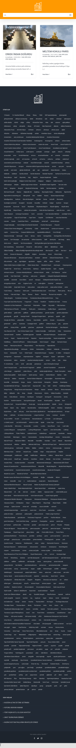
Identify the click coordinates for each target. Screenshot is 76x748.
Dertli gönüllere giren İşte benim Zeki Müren (48, 243)
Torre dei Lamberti (52, 609)
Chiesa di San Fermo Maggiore (13, 228)
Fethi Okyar (52, 291)
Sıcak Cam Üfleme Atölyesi (12, 594)
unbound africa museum (21, 620)
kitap (23, 393)
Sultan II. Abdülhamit (20, 591)
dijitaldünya (54, 247)
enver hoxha (27, 269)
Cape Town (32, 217)
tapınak (60, 594)
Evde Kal (50, 283)
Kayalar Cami (26, 386)
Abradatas (39, 119)
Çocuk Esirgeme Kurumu (11, 664)
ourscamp (51, 510)
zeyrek (49, 656)
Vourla (63, 631)
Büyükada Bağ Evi (42, 206)
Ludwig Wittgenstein (34, 430)
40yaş (28, 115)
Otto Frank (42, 510)
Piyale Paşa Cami (18, 532)
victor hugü (16, 631)
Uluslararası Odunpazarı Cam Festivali (55, 616)
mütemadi (65, 477)
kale (65, 375)
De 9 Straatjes (14, 239)
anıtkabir (39, 152)
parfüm (46, 517)
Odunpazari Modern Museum (13, 499)
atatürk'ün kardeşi (57, 163)
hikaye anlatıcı (28, 345)
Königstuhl (68, 404)
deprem (16, 243)
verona (50, 627)
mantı (24, 437)
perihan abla (17, 525)
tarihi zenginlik (8, 598)
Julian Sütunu (27, 371)
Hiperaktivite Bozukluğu (11, 349)
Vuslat (69, 631)
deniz (68, 239)
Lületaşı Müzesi (9, 433)
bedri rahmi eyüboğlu (10, 181)
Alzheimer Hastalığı (26, 133)
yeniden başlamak (19, 649)
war (15, 635)
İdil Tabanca (7, 678)
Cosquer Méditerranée (28, 232)
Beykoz (19, 192)
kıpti (15, 411)
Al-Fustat (37, 126)
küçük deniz (7, 411)
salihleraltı (22, 561)
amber (37, 133)
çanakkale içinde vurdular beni (28, 671)
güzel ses (31, 327)
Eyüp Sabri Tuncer (19, 287)
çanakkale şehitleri (45, 671)
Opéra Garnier (15, 506)
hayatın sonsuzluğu (45, 338)
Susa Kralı (32, 591)
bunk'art (58, 203)
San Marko (18, 565)
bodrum (17, 199)
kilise (5, 393)
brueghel (21, 203)
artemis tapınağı (9, 159)
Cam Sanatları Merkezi (52, 214)
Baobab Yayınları (48, 174)
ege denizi (32, 261)
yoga (46, 649)
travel (27, 613)
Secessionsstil (18, 572)
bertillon (61, 188)
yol (51, 649)
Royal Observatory (36, 554)
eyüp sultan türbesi (56, 287)
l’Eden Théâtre (20, 433)
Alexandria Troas (9, 130)
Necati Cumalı (27, 485)
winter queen (67, 635)
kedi (49, 386)
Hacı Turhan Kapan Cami (25, 331)
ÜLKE (23, 57)
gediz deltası (8, 313)
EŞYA (29, 57)
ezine (66, 287)
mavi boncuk (8, 444)
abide (31, 119)
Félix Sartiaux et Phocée (11, 309)
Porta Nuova (23, 536)
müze (5, 481)
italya (64, 360)
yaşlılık (60, 646)
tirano (56, 605)
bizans (46, 196)
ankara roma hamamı (29, 144)
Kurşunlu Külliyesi (21, 404)
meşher (60, 452)
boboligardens (8, 199)
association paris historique (12, 163)
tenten (24, 602)
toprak (43, 609)
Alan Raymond (46, 126)
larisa (48, 415)
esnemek (14, 280)
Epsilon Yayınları (46, 269)
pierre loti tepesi (55, 528)
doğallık (27, 254)
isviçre (48, 360)
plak (38, 532)
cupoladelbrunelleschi (43, 232)
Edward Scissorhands (56, 258)
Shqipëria (38, 580)
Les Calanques (57, 419)
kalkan (14, 378)
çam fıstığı (30, 667)
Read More (9, 74)
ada (46, 119)
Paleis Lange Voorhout (53, 514)
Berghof (20, 188)
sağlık (39, 569)
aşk (38, 170)
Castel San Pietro (23, 221)
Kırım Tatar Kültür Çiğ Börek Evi (35, 411)
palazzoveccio (38, 514)
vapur (14, 627)
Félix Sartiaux (61, 305)
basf (15, 177)
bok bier (38, 199)
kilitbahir (12, 393)
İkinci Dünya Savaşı (25, 678)
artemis (57, 155)
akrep (15, 126)
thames (30, 602)
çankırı (69, 671)
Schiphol (63, 569)
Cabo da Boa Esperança (46, 210)
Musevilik (41, 466)
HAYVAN (45, 56)
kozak (40, 400)
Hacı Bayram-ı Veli (9, 331)
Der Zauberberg (9, 247)
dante (39, 236)
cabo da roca (61, 210)
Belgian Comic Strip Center (27, 181)
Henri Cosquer (44, 342)
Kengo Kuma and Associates (23, 389)
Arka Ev (60, 152)
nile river (25, 492)
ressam (6, 550)
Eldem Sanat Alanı (33, 265)
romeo (24, 550)
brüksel (45, 203)
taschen (25, 598)
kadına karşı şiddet (10, 375)
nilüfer (40, 492)
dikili (61, 247)
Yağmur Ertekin (37, 646)
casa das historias (61, 217)
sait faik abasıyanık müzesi (50, 558)
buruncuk (16, 206)
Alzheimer (15, 133)
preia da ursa (16, 539)
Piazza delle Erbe (22, 528)
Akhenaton (7, 126)
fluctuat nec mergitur (55, 294)
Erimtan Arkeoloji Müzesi (23, 272)
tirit (62, 605)
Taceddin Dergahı (39, 594)
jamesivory (38, 364)
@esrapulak (63, 115)
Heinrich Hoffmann (19, 342)
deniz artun (7, 243)
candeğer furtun (67, 214)
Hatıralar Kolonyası (49, 334)
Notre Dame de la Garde (21, 495)
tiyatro (28, 609)
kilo (18, 393)
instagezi (46, 356)
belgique (40, 181)
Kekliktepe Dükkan (65, 386)
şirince (34, 689)
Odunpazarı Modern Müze (58, 499)
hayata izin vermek (23, 338)
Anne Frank (54, 144)
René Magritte (63, 547)
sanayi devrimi (8, 565)
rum (46, 554)
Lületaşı (66, 430)
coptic (6, 232)
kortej (65, 397)
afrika (28, 122)
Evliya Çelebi (8, 287)
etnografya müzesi (10, 283)
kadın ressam (22, 375)
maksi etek (52, 433)
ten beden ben (8, 602)
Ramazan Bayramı (9, 547)
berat (5, 188)
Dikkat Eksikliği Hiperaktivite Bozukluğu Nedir (29, 250)
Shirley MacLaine (19, 580)
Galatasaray (42, 309)
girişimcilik (20, 320)
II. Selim (58, 353)
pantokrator (21, 517)
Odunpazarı (28, 499)
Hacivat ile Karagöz (52, 327)
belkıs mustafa (57, 181)
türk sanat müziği (30, 616)
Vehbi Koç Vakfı (33, 627)
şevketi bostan (20, 689)
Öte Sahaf (45, 664)
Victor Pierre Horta (28, 631)
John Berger (8, 371)
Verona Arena (59, 627)
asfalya (58, 159)
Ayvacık (68, 166)
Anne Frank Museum (29, 148)
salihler (14, 561)
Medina (16, 444)
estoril (31, 280)
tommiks (35, 609)
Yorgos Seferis (8, 653)
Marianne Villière (20, 441)
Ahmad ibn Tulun (38, 122)
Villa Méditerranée (41, 631)
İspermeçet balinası (53, 678)
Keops (37, 389)
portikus (39, 536)
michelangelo (8, 455)
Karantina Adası (60, 378)
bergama (12, 188)
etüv (19, 283)
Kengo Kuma (8, 389)
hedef (69, 338)
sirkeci (66, 580)
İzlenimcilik (36, 682)
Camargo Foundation (22, 214)
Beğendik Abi (28, 192)
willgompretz (32, 635)
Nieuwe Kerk (8, 492)
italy (59, 360)
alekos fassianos (66, 126)
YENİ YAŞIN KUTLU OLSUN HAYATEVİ (17, 712)
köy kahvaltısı (32, 408)
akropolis (22, 126)
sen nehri (66, 572)
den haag (61, 239)
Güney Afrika (15, 327)
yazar (64, 642)
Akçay (29, 126)
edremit (45, 258)
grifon (15, 324)
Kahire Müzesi (50, 375)
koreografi (48, 397)
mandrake (61, 433)
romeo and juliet (34, 550)
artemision (66, 155)
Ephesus (35, 269)
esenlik (6, 276)
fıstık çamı (32, 309)
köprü (12, 408)
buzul (23, 206)
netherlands (51, 488)
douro (6, 254)
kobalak (65, 393)
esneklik (6, 280)
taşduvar (37, 598)
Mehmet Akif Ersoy (34, 444)
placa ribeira (30, 532)
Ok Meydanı (19, 503)
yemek (67, 646)
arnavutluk (7, 155)
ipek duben (61, 356)
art (52, 155)
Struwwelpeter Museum (43, 587)
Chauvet (57, 225)
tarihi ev (67, 594)
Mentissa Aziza (8, 452)
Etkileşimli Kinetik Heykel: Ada (52, 280)
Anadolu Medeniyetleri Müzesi (35, 137)
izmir (17, 364)
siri (60, 580)
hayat (13, 338)
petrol (53, 525)
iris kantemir (8, 360)
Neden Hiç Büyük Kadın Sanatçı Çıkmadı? (46, 485)
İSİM (15, 59)
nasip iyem (42, 481)
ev (35, 283)
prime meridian (37, 539)
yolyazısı (65, 649)
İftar (15, 678)
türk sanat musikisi (17, 616)
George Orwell (25, 316)
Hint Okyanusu (40, 345)
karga (23, 382)
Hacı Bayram (64, 327)
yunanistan (29, 653)
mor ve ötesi (56, 459)
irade (68, 356)
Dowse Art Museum (16, 254)
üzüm (66, 675)
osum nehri (24, 510)
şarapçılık (49, 686)
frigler (44, 305)
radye (36, 543)
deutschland (20, 247)
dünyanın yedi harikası (25, 258)
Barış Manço (8, 177)
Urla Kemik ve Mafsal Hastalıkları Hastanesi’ (17, 624)
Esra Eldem (22, 280)
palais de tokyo (8, 514)
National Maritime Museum (12, 485)
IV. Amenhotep (8, 364)
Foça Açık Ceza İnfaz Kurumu (13, 302)
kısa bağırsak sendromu (55, 411)
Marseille (30, 441)
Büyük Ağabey (54, 206)
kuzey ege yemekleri (44, 404)
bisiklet (39, 196)
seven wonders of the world (23, 576)
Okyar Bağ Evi (36, 503)
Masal (60, 441)
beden (55, 177)
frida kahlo (36, 305)
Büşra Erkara (17, 210)
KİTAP (7, 59)
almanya (46, 130)
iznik (22, 364)
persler (34, 525)
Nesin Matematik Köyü (25, 488)
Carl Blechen (49, 217)
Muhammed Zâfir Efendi (61, 463)
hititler (32, 349)
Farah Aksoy (8, 291)
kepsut (43, 389)
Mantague (16, 437)
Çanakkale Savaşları (61, 660)
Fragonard (28, 302)
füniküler (24, 309)
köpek (6, 408)
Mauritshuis (68, 441)
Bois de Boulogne (28, 199)
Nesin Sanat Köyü (40, 488)
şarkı (55, 686)
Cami (32, 214)
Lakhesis (12, 415)
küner (53, 408)
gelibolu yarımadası (37, 313)
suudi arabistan (43, 591)
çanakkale (39, 667)
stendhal (6, 587)
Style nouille (7, 591)
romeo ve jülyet (57, 550)
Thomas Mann (20, 605)
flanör (37, 294)
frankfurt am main (54, 302)
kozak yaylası (48, 400)
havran (6, 338)
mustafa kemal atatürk (23, 470)
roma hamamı (15, 550)
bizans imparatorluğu (57, 196)
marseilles (39, 441)
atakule (26, 163)
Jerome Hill (61, 367)
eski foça (25, 276)
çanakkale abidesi (50, 667)
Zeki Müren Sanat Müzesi (11, 656)
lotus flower (51, 426)
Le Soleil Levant (9, 422)
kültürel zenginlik (43, 408)
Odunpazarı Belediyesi (41, 499)
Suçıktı (52, 591)
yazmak (13, 646)
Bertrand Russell (9, 192)
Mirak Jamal (8, 459)
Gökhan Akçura (51, 324)
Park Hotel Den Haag (22, 521)
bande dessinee (35, 174)
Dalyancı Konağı (9, 236)
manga (69, 433)
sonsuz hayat (35, 583)
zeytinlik (6, 660)
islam (15, 360)
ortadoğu (34, 506)
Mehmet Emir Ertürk (65, 444)
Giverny (28, 320)
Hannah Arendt (8, 334)
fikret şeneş (61, 291)
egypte (39, 261)
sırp (30, 594)
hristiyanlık (13, 353)
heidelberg (7, 342)
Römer (6, 558)
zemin (24, 656)
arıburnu (50, 159)
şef (61, 686)
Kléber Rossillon (56, 393)
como (68, 228)
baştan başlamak (45, 177)
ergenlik (61, 269)
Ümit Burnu (65, 664)
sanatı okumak (58, 561)
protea (58, 539)
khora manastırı (66, 389)
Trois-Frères (40, 613)
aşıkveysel (45, 170)
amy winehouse (18, 137)
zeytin (70, 656)
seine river (48, 572)
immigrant (67, 353)
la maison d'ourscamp (24, 415)
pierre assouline (35, 528)
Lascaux (55, 415)
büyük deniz (65, 206)
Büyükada (31, 206)
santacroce (42, 565)
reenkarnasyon (22, 547)
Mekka (28, 448)
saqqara (65, 565)
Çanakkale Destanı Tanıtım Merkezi (41, 660)
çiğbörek (49, 675)
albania (56, 126)
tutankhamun (61, 613)
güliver (6, 327)
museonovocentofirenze (28, 466)
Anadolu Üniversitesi (53, 137)
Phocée (59, 525)
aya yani (61, 166)
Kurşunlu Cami (8, 404)
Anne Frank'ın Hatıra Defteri (12, 148)
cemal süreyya (54, 221)
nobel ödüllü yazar (61, 492)
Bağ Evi (35, 177)
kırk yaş (21, 411)
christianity (28, 228)
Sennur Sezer (8, 576)
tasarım (17, 598)
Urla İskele (36, 624)
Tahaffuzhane (51, 594)
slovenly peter (17, 583)
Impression (17, 356)
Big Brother (67, 192)
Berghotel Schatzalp (32, 188)
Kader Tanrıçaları (60, 371)
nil (15, 492)
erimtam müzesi (9, 272)
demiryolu (53, 239)
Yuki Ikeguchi (19, 653)
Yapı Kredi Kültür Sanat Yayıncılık (14, 642)
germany (51, 316)
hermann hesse (62, 342)
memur (48, 448)
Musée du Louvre (9, 474)
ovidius (59, 510)
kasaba (55, 382)
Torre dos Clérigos (66, 609)
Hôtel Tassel (28, 353)
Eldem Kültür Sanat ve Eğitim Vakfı (14, 265)
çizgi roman (33, 675)
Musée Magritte (51, 466)
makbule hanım (32, 433)
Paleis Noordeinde (9, 517)
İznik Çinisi (55, 682)
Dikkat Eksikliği (8, 250)
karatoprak (15, 382)
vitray (56, 631)
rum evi (52, 554)
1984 (40, 115)
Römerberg (14, 558)
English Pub (7, 269)
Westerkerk (22, 635)
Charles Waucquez (46, 225)
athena (67, 163)
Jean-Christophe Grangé (51, 364)
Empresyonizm (67, 265)
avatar (54, 166)
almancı (38, 130)
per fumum (7, 525)
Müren (58, 477)
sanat (39, 561)
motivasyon (66, 459)
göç (59, 324)
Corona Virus (14, 232)
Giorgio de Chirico (9, 320)
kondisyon (30, 397)
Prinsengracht (49, 539)
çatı (5, 675)
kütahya (59, 408)
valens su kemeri (59, 624)
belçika (16, 185)
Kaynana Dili (36, 386)
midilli (26, 455)
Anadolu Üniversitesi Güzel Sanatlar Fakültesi (18, 141)
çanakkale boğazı (63, 667)
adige (22, 122)
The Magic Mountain (62, 602)
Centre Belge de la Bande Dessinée (27, 225)
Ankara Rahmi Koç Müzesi (12, 144)
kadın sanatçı (33, 375)
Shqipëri (29, 580)
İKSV (35, 678)
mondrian (34, 459)
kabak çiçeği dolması (46, 371)
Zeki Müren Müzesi (56, 653)
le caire (17, 419)
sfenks (62, 576)
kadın (69, 371)
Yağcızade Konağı (24, 646)
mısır (19, 481)
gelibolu (25, 313)
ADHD (16, 122)
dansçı (33, 236)
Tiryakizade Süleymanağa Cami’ (14, 609)
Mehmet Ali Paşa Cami (49, 444)
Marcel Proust (8, 441)
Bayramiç (23, 177)
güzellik (23, 327)
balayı (64, 170)
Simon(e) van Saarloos (50, 580)
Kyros (60, 404)
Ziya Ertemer (24, 660)
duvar (50, 254)
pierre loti (45, 528)
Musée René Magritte (65, 466)
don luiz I (63, 250)
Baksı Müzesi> (55, 170)
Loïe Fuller (66, 426)
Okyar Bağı (46, 503)
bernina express (51, 188)
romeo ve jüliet (45, 550)
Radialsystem (28, 543)
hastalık (38, 334)
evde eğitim (41, 283)
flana (24, 294)
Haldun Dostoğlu (41, 331)
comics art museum (58, 228)
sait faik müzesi (65, 558)
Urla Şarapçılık (46, 624)
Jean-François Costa (10, 367)
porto (46, 536)
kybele (54, 404)
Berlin (42, 188)
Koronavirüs (57, 397)
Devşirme (29, 247)
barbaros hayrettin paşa (62, 174)
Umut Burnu (7, 620)
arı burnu (42, 159)
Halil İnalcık (51, 331)
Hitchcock (24, 349)
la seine (62, 415)
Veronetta (7, 631)
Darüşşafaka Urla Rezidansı (62, 236)
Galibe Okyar (52, 309)
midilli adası (34, 455)
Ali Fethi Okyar (21, 130)
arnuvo (33, 155)
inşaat (53, 356)
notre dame (7, 495)
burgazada (7, 206)
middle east (18, 455)
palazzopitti (28, 514)
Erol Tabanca (56, 272)
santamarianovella (54, 565)
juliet (35, 371)
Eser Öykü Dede (15, 276)
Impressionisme (28, 356)
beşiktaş (36, 192)
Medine (24, 444)
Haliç (59, 331)
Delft (45, 239)
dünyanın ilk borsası (10, 258)
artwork (34, 159)
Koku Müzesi (13, 397)
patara (52, 521)
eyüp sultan (31, 287)
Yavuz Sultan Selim (53, 642)
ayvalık (6, 170)
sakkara (6, 561)
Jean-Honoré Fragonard (26, 367)
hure (20, 353)
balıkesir (14, 174)
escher (64, 272)
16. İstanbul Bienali (18, 115)
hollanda (56, 349)
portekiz (31, 536)
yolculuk (57, 649)
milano (51, 455)
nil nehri (32, 492)
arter (18, 159)
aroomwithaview (43, 155)
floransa (43, 294)
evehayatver (59, 283)
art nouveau (26, 159)
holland (49, 349)
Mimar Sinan (59, 455)
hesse (6, 345)
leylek (42, 422)
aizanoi (57, 122)
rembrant (43, 547)
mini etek (68, 455)
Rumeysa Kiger (61, 554)
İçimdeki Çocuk (65, 682)
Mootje (48, 459)
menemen (67, 448)
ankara (57, 141)
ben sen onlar (63, 185)
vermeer (43, 627)
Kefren (55, 386)
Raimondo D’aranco (53, 543)
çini (26, 675)
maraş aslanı (66, 437)
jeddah (39, 367)
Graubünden (61, 320)
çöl (55, 675)
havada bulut (62, 334)
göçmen (65, 324)
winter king (56, 635)
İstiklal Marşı (27, 682)
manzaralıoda (32, 437)
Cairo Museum (8, 214)
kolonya (22, 397)
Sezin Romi (54, 576)
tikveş (29, 605)
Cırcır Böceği (57, 232)
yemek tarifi (7, 649)
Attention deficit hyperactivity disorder (37, 166)
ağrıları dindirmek (24, 170)
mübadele (50, 477)
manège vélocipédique (46, 437)
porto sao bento (55, 536)
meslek (35, 452)
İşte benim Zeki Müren (10, 686)
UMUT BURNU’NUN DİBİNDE (14, 717)
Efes (67, 258)
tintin (45, 605)
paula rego (60, 521)
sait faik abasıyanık (33, 558)
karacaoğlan (48, 378)
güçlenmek (40, 327)
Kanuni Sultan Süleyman (34, 378)
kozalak (57, 400)
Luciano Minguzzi (9, 430)
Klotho (46, 393)
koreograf (39, 397)
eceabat (37, 258)
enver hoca (17, 269)
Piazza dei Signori (9, 528)
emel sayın (57, 265)
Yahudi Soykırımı (28, 638)
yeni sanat (30, 649)
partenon (34, 521)
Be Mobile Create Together (48, 185)
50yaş (35, 115)
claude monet (45, 228)
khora (56, 389)
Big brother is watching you (12, 196)
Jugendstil (17, 371)
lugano (45, 430)
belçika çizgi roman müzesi (29, 185)
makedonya (43, 433)
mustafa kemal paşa (38, 470)
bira (33, 196)
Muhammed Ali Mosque (44, 463)
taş (31, 598)
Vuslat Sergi (7, 635)
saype (33, 569)
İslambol (41, 678)
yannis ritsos (40, 638)
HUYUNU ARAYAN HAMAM (13, 708)
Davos (6, 239)
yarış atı (43, 642)
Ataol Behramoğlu (36, 163)
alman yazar (55, 130)
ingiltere (38, 356)
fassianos (17, 291)
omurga (6, 506)
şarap (41, 686)
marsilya (47, 441)
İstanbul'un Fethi (66, 678)
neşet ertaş (61, 488)
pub (64, 539)
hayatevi (33, 338)
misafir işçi (17, 459)
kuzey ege (32, 404)
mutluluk (35, 477)
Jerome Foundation (50, 367)
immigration (7, 356)
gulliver (41, 324)
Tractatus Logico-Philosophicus (13, 613)
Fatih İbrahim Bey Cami (39, 291)
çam (14, 667)
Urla (40, 620)
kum (63, 400)
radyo (42, 543)
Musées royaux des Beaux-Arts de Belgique (17, 477)
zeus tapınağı (40, 656)
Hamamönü (67, 331)
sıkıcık (24, 594)
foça (57, 298)
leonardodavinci (37, 419)
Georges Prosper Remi (39, 316)
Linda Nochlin (8, 426)
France (36, 302)
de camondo (25, 239)
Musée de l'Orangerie (54, 470)
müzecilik (13, 481)
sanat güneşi (47, 561)
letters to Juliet (33, 422)
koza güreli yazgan (29, 400)
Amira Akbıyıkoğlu (59, 133)
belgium (48, 181)
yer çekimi (39, 649)
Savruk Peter (24, 569)
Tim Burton (37, 605)
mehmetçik (19, 448)
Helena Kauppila (32, 342)
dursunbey (42, 254)
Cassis (13, 221)
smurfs (26, 583)
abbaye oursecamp (21, 119)
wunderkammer (9, 638)
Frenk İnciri (27, 305)
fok (65, 294)
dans (26, 236)
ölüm (60, 675)
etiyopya (37, 280)
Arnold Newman (24, 155)
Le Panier (47, 419)
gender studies (49, 313)
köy (17, 408)
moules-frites (8, 463)
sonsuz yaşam (46, 583)
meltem (41, 448)
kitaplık (30, 393)
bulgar (52, 203)
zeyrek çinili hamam (59, 656)
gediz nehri (17, 313)
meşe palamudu (51, 452)
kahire (41, 375)
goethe (45, 320)
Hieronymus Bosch (16, 345)
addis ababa (8, 122)
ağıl (34, 170)
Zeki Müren (44, 653)
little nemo (18, 426)
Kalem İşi (7, 378)
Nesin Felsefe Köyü (10, 488)
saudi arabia (8, 569)
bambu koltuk (23, 174)
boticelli (52, 199)
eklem (51, 261)
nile (19, 492)
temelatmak (65, 598)
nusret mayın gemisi (52, 495)
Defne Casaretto (37, 239)
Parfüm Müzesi (55, 517)
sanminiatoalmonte (31, 565)
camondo (40, 214)
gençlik (16, 316)
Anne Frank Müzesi (44, 148)
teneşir (17, 602)
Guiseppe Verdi (32, 324)
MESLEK (11, 59)
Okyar (28, 503)
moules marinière (20, 463)
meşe (42, 452)
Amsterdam (7, 137)
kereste (50, 389)
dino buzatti (49, 250)
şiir (28, 689)
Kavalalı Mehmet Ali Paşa (11, 386)
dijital (46, 247)
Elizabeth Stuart (46, 265)
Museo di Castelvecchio (11, 466)
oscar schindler (44, 506)
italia (53, 360)
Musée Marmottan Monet (38, 474)
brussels (29, 203)
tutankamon (51, 613)
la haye (67, 411)
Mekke (34, 448)
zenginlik (31, 656)
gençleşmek (7, 316)
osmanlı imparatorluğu (11, 510)
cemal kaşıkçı (35, 221)
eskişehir (42, 276)
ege (15, 261)
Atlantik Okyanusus (10, 166)
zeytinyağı (15, 660)
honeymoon (65, 349)
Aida (46, 122)
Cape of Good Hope (20, 217)
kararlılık (6, 382)
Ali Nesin (31, 130)
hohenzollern (40, 349)
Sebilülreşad (7, 572)
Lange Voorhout (39, 415)
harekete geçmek (28, 334)
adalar (52, 119)
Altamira (6, 133)
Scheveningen (47, 569)
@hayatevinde (8, 119)
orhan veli (26, 506)
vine (51, 631)
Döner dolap (58, 254)
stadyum (61, 583)
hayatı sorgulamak (59, 338)
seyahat (36, 576)
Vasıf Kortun (22, 627)
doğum (34, 254)
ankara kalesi (66, 141)
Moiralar (25, 459)
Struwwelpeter (29, 587)
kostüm (6, 400)
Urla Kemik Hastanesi (50, 620)
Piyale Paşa (66, 528)
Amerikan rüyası (46, 133)
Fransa (64, 302)
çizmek (42, 675)
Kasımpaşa (63, 382)
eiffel (45, 261)
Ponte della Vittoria (47, 532)
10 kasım (7, 115)
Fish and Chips (15, 294)
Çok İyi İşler (25, 664)
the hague (50, 602)
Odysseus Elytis (9, 503)
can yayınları (8, 217)
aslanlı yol (66, 159)
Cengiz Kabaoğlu (9, 225)
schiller (56, 569)
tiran (50, 605)
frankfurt (43, 302)
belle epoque (8, 185)
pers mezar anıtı (43, 525)
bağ (29, 177)
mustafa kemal (8, 470)
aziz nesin (14, 170)
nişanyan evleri (48, 492)
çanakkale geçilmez (10, 671)
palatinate (19, 514)
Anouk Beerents (9, 152)
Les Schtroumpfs (21, 422)
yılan (37, 653)
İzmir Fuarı (46, 682)
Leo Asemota (26, 419)
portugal (6, 539)
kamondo (22, 378)
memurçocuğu (57, 448)
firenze (6, 294)
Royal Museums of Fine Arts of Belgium (16, 554)
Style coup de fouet (59, 587)
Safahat (22, 558)
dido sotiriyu (38, 247)
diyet (57, 250)
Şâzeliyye (34, 686)
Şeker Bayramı (24, 686)
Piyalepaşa (7, 532)
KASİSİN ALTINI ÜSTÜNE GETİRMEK (16, 703)
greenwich (7, 324)
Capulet (40, 217)
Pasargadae (43, 521)
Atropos (21, 166)
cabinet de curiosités (30, 210)
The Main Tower (9, 605)
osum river (33, 510)
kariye (29, 382)
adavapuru (67, 119)
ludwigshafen (21, 430)
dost (70, 250)
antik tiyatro (30, 152)
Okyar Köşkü (56, 503)
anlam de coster (43, 144)
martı (54, 441)
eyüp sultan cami (42, 287)
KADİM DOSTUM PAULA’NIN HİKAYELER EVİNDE (21, 722)
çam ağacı (21, 667)
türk (69, 613)
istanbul (22, 360)
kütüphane (68, 408)
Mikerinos (43, 455)
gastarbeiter (62, 309)
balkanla (6, 174)
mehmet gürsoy (9, 448)
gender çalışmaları (62, 313)
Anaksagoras (38, 141)
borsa (45, 199)
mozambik (31, 463)
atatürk (46, 163)
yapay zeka (49, 638)
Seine (40, 572)
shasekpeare (8, 580)
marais (57, 437)
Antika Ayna (20, 152)
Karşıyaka (47, 382)
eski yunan (34, 276)
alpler (63, 130)
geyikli (58, 316)
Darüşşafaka (47, 236)
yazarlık (6, 646)
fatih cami (26, 291)
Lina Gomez (60, 422)
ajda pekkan (66, 122)
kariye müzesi (38, 382)
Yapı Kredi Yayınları (32, 642)
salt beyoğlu (31, 561)
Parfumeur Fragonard (34, 517)
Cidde (36, 228)
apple (53, 152)
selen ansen (57, 572)
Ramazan (65, 543)
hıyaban (51, 353)
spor (54, 583)
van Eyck (69, 624)
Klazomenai (38, 393)
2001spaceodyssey (51, 115)
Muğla (43, 477)
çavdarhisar (12, 675)
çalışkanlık (7, 667)
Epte (55, 269)
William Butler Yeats (45, 635)
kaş (44, 386)
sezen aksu (45, 576)
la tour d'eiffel (8, 419)
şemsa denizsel (8, 689)
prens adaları (26, 539)
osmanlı (53, 506)
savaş (16, 569)
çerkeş (21, 675)
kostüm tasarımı (16, 400)
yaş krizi (53, 646)
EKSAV (58, 261)
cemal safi (45, 221)
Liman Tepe (50, 422)
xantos (18, 638)
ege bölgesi (22, 261)
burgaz (66, 203)
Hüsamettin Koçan (40, 353)
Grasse (52, 320)
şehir (65, 686)
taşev (44, 598)
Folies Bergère (8, 298)
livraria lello (27, 426)
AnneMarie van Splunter (60, 148)
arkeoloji (67, 152)
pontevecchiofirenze (10, 536)
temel (57, 598)
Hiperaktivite (51, 345)
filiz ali (69, 291)
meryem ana (27, 452)
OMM (64, 503)
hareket (18, 334)
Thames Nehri (40, 602)
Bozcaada (60, 199)
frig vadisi (51, 305)
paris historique (9, 521)
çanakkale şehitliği (59, 671)
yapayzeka (59, 638)
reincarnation (34, 547)
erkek (47, 272)
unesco (34, 620)
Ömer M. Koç (35, 664)
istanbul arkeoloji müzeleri (35, 360)
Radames (18, 543)
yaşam (46, 646)
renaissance (52, 547)
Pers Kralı (26, 525)
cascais (6, 221)
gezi (63, 316)
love (58, 426)
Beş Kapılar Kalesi (47, 192)
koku (5, 397)
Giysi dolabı (37, 320)
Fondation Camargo (21, 298)
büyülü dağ (7, 210)
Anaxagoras (49, 141)
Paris (64, 517)
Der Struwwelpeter (26, 243)
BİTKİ (26, 57)
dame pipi (19, 236)
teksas (51, 598)
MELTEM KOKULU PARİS (55, 51)
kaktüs (59, 375)
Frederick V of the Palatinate (12, 305)
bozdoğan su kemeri (10, 203)
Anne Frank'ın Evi (65, 144)
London (35, 426)
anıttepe (46, 152)
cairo (68, 210)
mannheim (7, 437)
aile (52, 122)
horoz (6, 353)
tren (33, 613)
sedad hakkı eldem (31, 572)
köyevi (23, 408)
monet (42, 459)
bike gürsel (26, 196)
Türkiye (6, 616)
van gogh (7, 627)
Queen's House (8, 543)
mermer (18, 452)
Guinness (22, 324)
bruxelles (37, 203)
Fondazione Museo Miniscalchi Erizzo (41, 298)
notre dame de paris (37, 495)
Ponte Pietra (60, 532)
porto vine (66, 536)
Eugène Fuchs (27, 283)
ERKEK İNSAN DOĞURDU (19, 54)
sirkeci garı (7, 583)
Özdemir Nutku (55, 664)
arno (14, 155)
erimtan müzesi (38, 272)
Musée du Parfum (22, 474)
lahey (5, 415)
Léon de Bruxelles (55, 430)
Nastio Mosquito (53, 481)
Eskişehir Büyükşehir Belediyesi (57, 276)
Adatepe (58, 119)
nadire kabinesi (31, 481)
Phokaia (66, 525)
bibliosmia (58, 192)
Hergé (53, 342)
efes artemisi (8, 261)
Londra (43, 426)
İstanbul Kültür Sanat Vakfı (12, 682)
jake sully (29, 364)
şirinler (40, 689)
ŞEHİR (57, 56)
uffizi (39, 616)
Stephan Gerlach (17, 587)
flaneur (30, 294)
